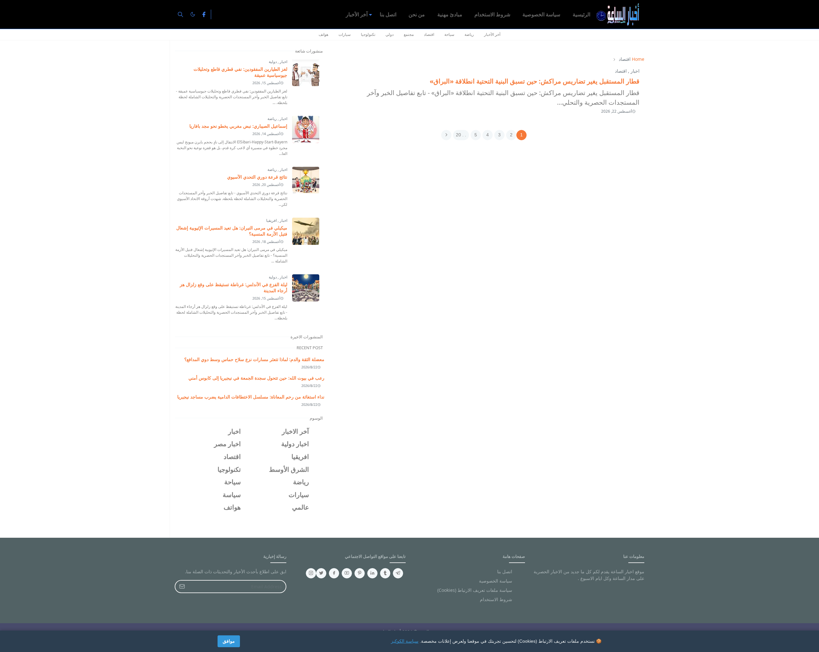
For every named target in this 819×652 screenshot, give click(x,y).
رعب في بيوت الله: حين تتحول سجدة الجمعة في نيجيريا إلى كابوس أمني (256, 378)
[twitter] (321, 573)
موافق (229, 641)
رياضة (469, 34)
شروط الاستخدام (496, 599)
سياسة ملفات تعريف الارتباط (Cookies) (474, 590)
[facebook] (204, 14)
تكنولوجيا (368, 34)
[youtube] (347, 573)
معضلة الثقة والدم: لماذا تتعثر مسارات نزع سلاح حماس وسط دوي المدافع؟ (254, 359)
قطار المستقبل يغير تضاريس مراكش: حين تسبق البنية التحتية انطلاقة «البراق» (535, 81)
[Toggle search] (180, 14)
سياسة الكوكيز (404, 641)
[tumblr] (385, 573)
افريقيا (271, 220)
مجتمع (409, 34)
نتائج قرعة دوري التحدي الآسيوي (257, 177)
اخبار (635, 71)
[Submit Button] (182, 586)
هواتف (323, 34)
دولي (390, 34)
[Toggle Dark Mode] (192, 14)
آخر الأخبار (492, 34)
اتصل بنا (504, 571)
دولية (273, 61)
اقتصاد (429, 34)
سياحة (449, 34)
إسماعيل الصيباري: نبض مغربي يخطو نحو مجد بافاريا (238, 126)
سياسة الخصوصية (495, 581)
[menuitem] (581, 14)
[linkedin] (372, 573)
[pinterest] (359, 573)
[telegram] (398, 573)
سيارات (344, 34)
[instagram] (311, 573)
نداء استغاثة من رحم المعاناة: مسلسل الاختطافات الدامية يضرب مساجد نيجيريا (250, 397)
